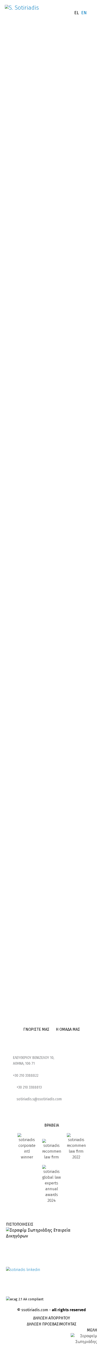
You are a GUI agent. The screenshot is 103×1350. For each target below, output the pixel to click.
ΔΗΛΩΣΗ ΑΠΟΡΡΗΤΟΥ (51, 1318)
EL (76, 12)
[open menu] (95, 13)
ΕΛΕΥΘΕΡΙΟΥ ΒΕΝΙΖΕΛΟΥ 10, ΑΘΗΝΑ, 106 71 (33, 1060)
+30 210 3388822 (25, 1075)
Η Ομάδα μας (68, 1029)
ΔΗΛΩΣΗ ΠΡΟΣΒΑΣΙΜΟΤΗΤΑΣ (51, 1324)
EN (84, 12)
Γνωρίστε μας (36, 1029)
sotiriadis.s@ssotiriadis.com (39, 1099)
